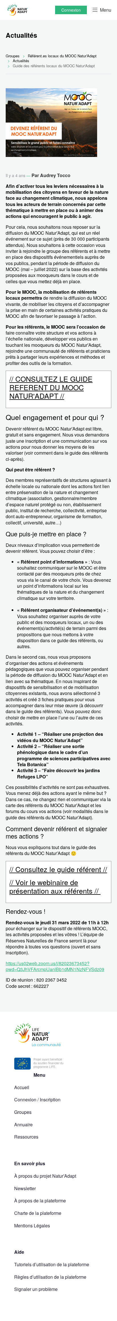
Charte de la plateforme (37, 1213)
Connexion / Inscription (37, 1099)
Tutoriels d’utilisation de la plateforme (51, 1264)
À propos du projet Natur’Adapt (45, 1176)
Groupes (23, 1112)
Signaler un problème (36, 1289)
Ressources (26, 1136)
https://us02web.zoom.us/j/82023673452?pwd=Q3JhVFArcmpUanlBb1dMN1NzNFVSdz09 (55, 966)
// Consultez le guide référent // (58, 869)
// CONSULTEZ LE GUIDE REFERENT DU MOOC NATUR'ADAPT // (51, 387)
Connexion (71, 10)
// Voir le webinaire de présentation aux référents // (55, 886)
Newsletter (25, 1188)
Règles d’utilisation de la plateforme (50, 1277)
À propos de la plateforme (40, 1200)
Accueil (21, 1087)
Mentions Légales (32, 1225)
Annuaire (23, 1124)
